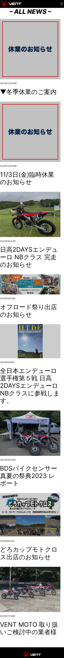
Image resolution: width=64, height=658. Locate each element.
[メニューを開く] (61, 4)
